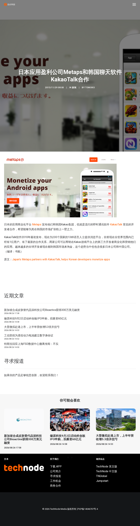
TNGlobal (101, 476)
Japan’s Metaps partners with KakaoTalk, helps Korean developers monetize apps (61, 259)
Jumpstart (102, 480)
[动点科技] (9, 4)
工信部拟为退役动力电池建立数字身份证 (28, 335)
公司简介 (55, 471)
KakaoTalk (116, 224)
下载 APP (56, 466)
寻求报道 (55, 476)
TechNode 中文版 (106, 471)
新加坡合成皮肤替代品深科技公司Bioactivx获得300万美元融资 (42, 310)
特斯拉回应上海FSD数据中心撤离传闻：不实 (31, 343)
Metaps (36, 224)
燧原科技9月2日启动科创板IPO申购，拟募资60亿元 (35, 318)
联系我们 (50, 375)
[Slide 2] (72, 457)
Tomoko (90, 87)
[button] (134, 4)
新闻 (74, 87)
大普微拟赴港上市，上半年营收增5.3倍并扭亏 (32, 327)
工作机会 (55, 480)
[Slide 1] (68, 457)
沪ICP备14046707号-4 (87, 509)
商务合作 (55, 485)
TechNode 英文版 (106, 466)
